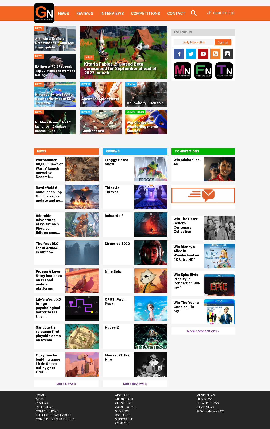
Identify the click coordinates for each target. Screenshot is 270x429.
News (63, 13)
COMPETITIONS (47, 411)
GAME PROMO (125, 407)
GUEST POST (124, 403)
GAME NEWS (205, 407)
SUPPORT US (124, 419)
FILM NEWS (204, 399)
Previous (73, 56)
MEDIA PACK (124, 399)
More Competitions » (203, 331)
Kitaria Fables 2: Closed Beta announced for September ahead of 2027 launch (120, 68)
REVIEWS (42, 403)
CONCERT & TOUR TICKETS (55, 419)
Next (174, 56)
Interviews (112, 13)
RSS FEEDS (122, 415)
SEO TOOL (122, 411)
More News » (66, 383)
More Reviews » (135, 383)
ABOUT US (122, 395)
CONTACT (122, 423)
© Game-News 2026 (210, 411)
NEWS (40, 399)
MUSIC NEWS (205, 395)
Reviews (84, 13)
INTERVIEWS (44, 407)
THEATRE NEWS (207, 403)
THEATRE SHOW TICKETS (53, 415)
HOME (40, 395)
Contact (176, 13)
